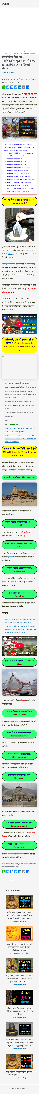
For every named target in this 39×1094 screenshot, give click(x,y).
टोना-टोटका (26, 953)
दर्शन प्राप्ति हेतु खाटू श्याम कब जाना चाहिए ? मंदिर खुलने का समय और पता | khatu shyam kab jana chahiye (20, 915)
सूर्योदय (7, 264)
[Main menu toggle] (35, 4)
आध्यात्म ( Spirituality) (19, 921)
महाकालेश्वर (10, 557)
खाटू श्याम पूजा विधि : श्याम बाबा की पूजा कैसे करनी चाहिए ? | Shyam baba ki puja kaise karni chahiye (19, 979)
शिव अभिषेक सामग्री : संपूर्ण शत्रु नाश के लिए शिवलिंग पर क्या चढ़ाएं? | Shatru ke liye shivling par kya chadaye (19, 1043)
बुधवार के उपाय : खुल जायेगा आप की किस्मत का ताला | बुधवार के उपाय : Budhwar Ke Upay (19, 947)
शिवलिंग (10, 254)
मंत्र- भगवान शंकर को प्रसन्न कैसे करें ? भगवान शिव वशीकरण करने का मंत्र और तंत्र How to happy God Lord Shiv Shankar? (20, 439)
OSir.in (5, 3)
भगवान (11, 101)
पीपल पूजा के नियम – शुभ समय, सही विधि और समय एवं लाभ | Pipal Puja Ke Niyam (19, 1011)
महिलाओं (11, 289)
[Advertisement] (19, 29)
